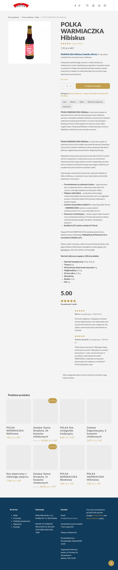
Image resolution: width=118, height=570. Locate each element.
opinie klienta (77, 44)
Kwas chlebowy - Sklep (30, 17)
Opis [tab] (64, 102)
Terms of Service (92, 518)
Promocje (17, 518)
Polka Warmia (94, 94)
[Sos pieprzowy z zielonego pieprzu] (18, 457)
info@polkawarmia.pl (69, 518)
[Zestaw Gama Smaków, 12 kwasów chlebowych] (45, 457)
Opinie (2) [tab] (67, 106)
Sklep (15, 515)
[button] (105, 5)
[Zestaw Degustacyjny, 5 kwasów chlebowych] (99, 411)
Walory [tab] (73, 102)
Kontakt (16, 527)
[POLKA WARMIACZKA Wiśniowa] (99, 457)
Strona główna (13, 17)
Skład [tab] (82, 102)
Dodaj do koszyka (93, 86)
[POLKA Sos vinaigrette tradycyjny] (72, 411)
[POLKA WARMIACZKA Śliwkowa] (72, 457)
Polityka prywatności (21, 521)
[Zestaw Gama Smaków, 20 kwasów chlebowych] (45, 411)
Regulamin (17, 524)
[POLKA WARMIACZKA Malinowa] (18, 411)
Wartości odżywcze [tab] (95, 102)
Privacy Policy (97, 515)
